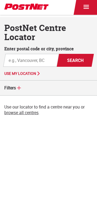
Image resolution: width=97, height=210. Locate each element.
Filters (10, 88)
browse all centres (21, 113)
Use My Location (20, 73)
